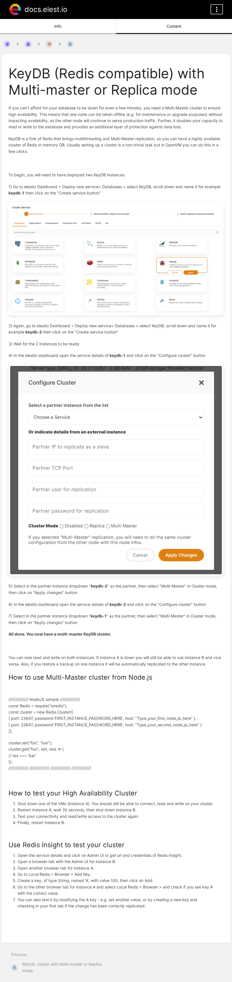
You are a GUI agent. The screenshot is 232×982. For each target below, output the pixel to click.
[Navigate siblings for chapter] (39, 44)
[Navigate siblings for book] (17, 44)
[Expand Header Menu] (216, 9)
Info (57, 26)
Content (174, 26)
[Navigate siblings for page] (60, 44)
